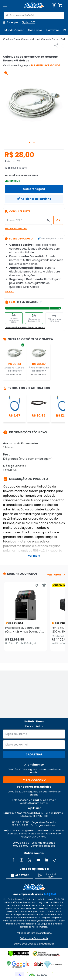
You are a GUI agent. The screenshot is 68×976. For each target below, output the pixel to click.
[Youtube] (38, 860)
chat (36, 800)
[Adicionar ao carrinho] (43, 585)
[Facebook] (13, 860)
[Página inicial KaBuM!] (34, 5)
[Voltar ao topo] (34, 887)
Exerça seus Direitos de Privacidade (34, 943)
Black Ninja (35, 30)
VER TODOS (54, 574)
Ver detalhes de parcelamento (21, 175)
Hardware (52, 30)
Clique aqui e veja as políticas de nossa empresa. (41, 925)
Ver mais (9, 291)
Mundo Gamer (14, 30)
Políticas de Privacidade (34, 938)
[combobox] (34, 15)
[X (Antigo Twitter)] (29, 860)
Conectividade (30, 39)
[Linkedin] (46, 860)
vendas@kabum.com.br (34, 803)
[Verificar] (18, 954)
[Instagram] (21, 860)
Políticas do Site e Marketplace (34, 933)
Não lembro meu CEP (16, 228)
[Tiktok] (54, 860)
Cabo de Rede (50, 39)
